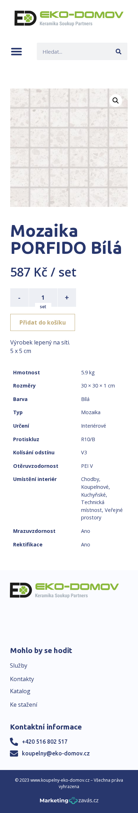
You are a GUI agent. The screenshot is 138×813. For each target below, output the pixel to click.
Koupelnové (95, 486)
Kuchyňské (93, 494)
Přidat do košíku (42, 322)
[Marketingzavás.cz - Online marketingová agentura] (69, 802)
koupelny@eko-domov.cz (56, 753)
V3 (84, 452)
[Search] (118, 51)
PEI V (87, 465)
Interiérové (93, 425)
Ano (85, 531)
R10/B (88, 439)
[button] (16, 51)
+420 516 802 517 (45, 741)
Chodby (90, 479)
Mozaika (90, 412)
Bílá (85, 399)
